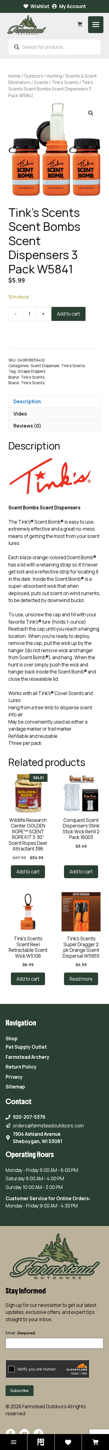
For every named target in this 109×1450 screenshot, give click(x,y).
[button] (91, 113)
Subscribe (19, 1390)
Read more (81, 979)
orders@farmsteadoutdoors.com (48, 1125)
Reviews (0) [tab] (27, 426)
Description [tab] (27, 401)
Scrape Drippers (31, 371)
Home (14, 76)
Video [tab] (20, 414)
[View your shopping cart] (79, 24)
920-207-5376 (29, 1117)
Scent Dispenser (44, 365)
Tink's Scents (65, 82)
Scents (41, 82)
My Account (72, 6)
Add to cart (68, 314)
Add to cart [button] (27, 871)
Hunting (54, 76)
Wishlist (39, 6)
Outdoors (33, 76)
